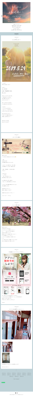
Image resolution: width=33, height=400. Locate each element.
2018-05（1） (29, 374)
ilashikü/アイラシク (14, 394)
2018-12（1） (9, 374)
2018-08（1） (19, 374)
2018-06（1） (24, 374)
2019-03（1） (4, 374)
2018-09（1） (14, 374)
